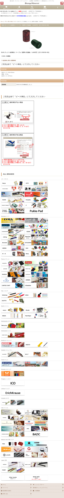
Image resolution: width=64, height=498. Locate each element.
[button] (2, 3)
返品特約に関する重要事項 (9, 60)
